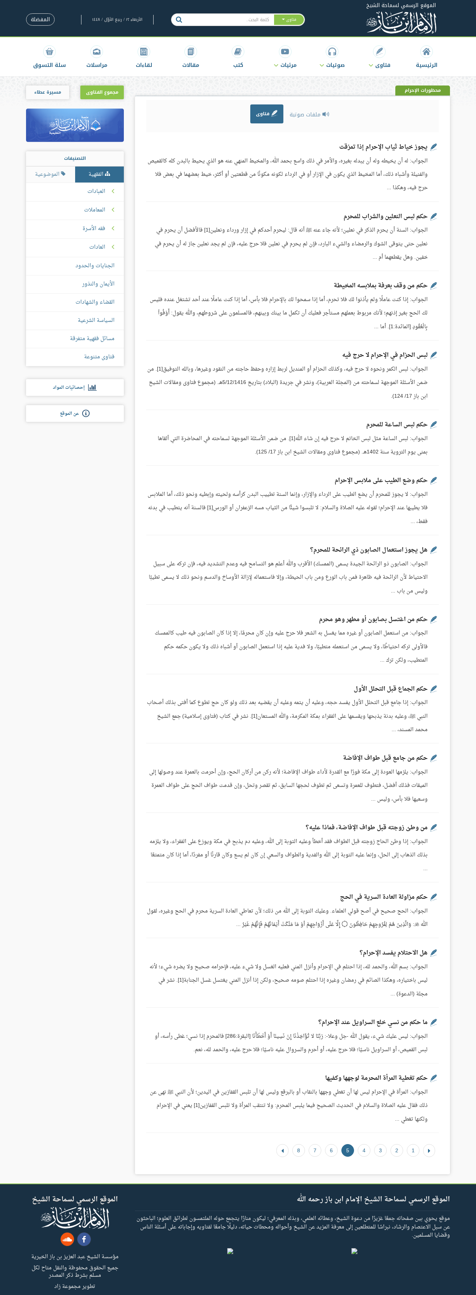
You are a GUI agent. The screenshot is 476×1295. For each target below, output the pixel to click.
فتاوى (263, 114)
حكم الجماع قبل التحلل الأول (391, 689)
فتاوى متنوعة (99, 357)
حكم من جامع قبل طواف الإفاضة (385, 758)
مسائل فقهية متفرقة (92, 339)
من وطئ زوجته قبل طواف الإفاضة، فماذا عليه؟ (367, 827)
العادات (97, 247)
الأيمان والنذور (98, 284)
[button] (379, 56)
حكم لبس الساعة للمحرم (397, 424)
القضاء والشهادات (95, 302)
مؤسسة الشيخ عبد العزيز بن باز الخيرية (75, 1256)
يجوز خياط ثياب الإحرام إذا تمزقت (383, 147)
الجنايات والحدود (95, 266)
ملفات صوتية (306, 115)
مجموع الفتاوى (102, 92)
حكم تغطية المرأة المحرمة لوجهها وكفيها (376, 1078)
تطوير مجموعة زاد (74, 1286)
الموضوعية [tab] (48, 174)
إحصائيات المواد (70, 388)
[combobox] (230, 19)
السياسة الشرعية (96, 321)
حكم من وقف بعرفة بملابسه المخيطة (381, 285)
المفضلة (40, 19)
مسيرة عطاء (47, 92)
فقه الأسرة (94, 229)
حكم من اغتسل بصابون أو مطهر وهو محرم (373, 619)
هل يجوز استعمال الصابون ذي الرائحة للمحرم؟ (369, 550)
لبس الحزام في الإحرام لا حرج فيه (385, 355)
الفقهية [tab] (97, 174)
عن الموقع (71, 414)
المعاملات (94, 210)
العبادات (96, 192)
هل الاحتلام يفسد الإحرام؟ (394, 953)
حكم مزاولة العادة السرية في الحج (384, 897)
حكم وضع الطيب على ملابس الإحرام (381, 480)
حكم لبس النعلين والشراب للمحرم (386, 216)
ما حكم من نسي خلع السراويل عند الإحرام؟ (373, 1022)
